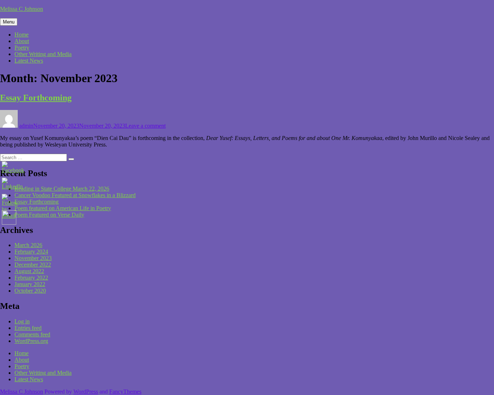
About (21, 41)
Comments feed (32, 334)
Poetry (21, 47)
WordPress (85, 391)
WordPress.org (31, 341)
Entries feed (28, 328)
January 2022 (29, 284)
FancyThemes (125, 391)
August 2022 (29, 271)
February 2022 (31, 278)
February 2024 (31, 252)
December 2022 (32, 265)
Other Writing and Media (43, 54)
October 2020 (30, 291)
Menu (8, 22)
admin (26, 126)
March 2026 (28, 245)
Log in (22, 321)
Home (21, 34)
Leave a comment (145, 126)
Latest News (28, 61)
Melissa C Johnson (21, 9)
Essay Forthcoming (36, 97)
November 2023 (33, 258)
